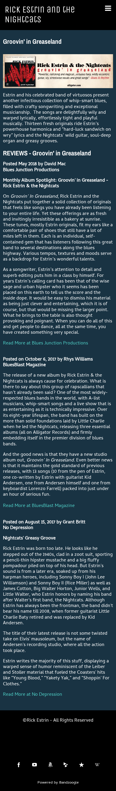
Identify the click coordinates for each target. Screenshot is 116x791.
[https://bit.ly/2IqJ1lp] (34, 764)
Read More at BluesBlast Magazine (39, 506)
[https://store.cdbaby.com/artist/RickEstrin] (65, 764)
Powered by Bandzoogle (58, 783)
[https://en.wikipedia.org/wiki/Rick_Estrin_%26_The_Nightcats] (97, 764)
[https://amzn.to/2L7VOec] (50, 764)
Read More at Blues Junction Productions (45, 343)
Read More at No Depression (32, 695)
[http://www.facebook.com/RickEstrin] (18, 764)
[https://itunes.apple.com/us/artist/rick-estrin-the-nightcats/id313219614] (81, 764)
